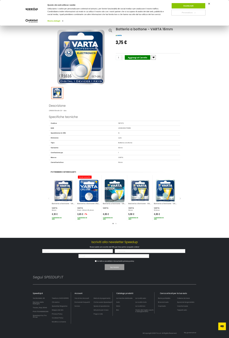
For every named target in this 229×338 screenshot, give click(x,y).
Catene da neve (183, 298)
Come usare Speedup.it (103, 302)
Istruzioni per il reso (101, 310)
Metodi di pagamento (102, 298)
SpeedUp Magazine (59, 306)
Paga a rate (98, 314)
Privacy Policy (57, 314)
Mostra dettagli (53, 21)
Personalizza (187, 13)
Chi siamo (56, 302)
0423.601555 (64, 298)
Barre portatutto (164, 298)
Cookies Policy (57, 318)
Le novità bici (140, 306)
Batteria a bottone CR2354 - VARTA (89, 203)
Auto (118, 302)
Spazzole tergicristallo (185, 302)
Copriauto (162, 306)
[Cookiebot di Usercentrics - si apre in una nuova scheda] (31, 21)
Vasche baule (182, 306)
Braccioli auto (163, 302)
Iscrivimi (114, 267)
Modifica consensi (59, 322)
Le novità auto (140, 298)
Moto (118, 306)
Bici (117, 310)
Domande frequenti (82, 302)
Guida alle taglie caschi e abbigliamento (144, 311)
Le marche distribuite (124, 298)
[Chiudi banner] (209, 5)
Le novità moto (141, 302)
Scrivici (77, 306)
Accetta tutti (188, 6)
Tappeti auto (182, 310)
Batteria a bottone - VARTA (63, 203)
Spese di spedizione (101, 306)
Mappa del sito (57, 310)
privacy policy (128, 261)
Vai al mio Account (82, 298)
